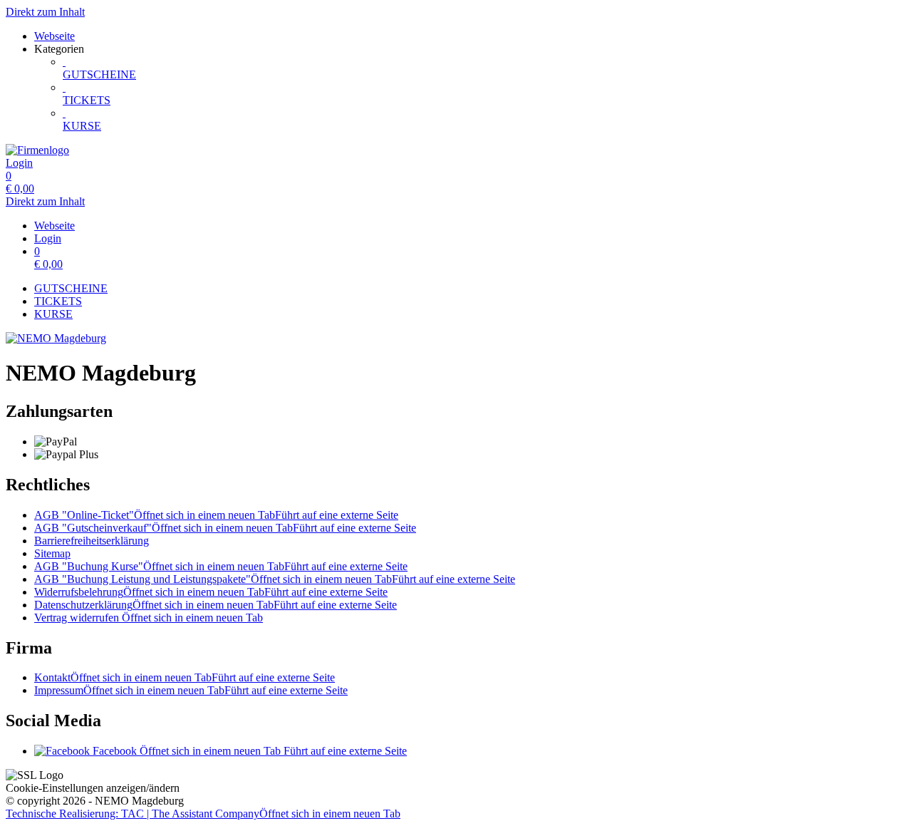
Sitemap (52, 553)
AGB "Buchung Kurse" (221, 566)
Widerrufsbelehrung (211, 592)
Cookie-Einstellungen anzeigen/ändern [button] (93, 788)
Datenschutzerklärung (215, 605)
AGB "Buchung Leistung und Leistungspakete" (274, 579)
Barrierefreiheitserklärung (91, 541)
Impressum (191, 690)
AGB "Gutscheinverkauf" (225, 528)
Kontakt (184, 677)
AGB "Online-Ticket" (216, 515)
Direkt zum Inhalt (45, 12)
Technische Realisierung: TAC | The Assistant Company (203, 813)
